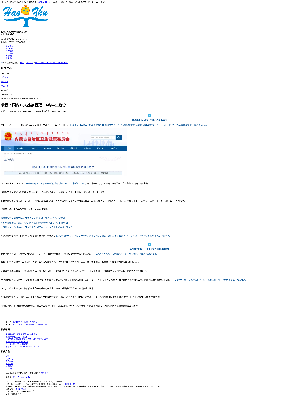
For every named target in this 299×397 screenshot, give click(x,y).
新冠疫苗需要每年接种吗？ (17, 342)
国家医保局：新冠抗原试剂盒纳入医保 (21, 334)
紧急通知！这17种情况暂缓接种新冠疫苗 (22, 347)
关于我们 (9, 56)
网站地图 (67, 384)
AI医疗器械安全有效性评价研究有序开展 (30, 324)
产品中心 (9, 49)
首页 (22, 63)
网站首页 (9, 46)
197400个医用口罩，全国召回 (25, 322)
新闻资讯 (9, 53)
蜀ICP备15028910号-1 (22, 377)
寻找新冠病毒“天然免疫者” (17, 344)
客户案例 (9, 51)
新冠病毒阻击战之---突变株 (17, 337)
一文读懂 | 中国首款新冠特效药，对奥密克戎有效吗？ (28, 339)
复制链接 (45, 373)
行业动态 (29, 63)
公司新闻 (4, 77)
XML (74, 384)
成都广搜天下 (21, 389)
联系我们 (9, 58)
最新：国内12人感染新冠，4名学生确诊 (51, 63)
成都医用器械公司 (45, 2)
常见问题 (4, 86)
